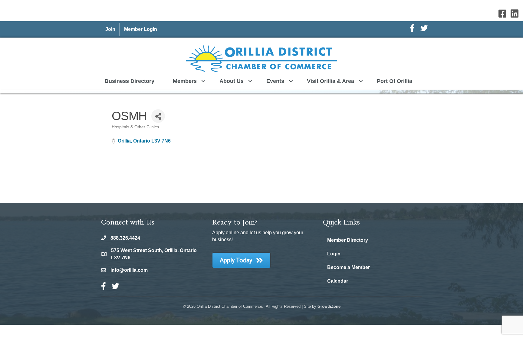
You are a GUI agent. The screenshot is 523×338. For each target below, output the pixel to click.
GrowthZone (328, 306)
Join (110, 29)
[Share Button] (158, 116)
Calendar (337, 281)
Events (275, 81)
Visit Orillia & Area (330, 81)
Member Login (140, 29)
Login (333, 253)
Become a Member (348, 267)
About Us (231, 81)
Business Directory (129, 81)
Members (185, 81)
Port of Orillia (394, 81)
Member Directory (347, 240)
